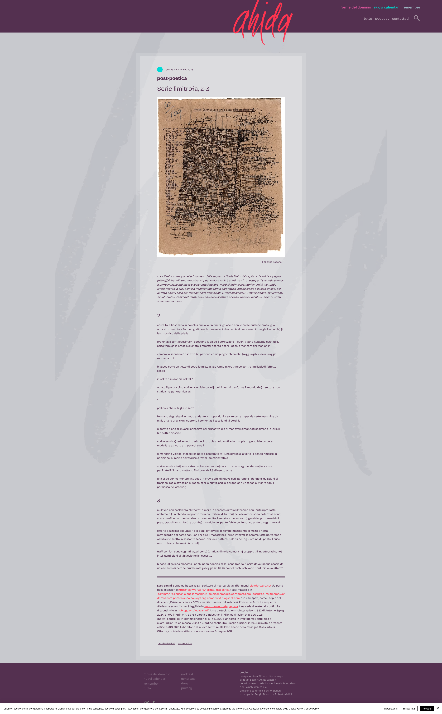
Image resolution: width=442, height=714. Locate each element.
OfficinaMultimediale (254, 687)
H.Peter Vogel (276, 676)
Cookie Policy (311, 708)
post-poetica (184, 643)
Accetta (427, 708)
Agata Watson (267, 679)
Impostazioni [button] (390, 708)
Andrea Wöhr (257, 676)
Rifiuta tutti (409, 708)
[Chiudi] (438, 708)
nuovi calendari (166, 643)
